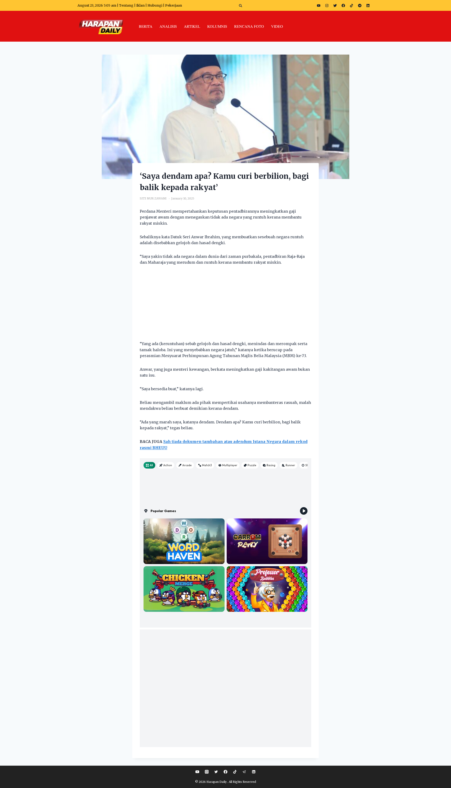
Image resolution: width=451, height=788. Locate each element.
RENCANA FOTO (249, 26)
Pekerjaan (173, 5)
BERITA (145, 26)
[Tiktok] (351, 5)
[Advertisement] (225, 306)
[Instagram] (326, 5)
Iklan (140, 5)
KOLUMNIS (217, 26)
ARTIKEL (192, 26)
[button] (241, 5)
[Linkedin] (253, 772)
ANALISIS (168, 26)
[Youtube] (318, 5)
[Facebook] (343, 5)
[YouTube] (197, 772)
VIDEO (277, 26)
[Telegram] (359, 5)
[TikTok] (235, 772)
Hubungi (155, 5)
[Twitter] (334, 5)
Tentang (126, 5)
